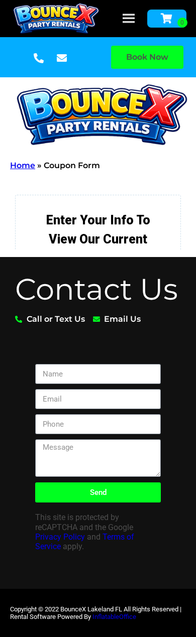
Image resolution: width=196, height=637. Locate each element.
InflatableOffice (114, 616)
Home (22, 165)
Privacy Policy (60, 537)
